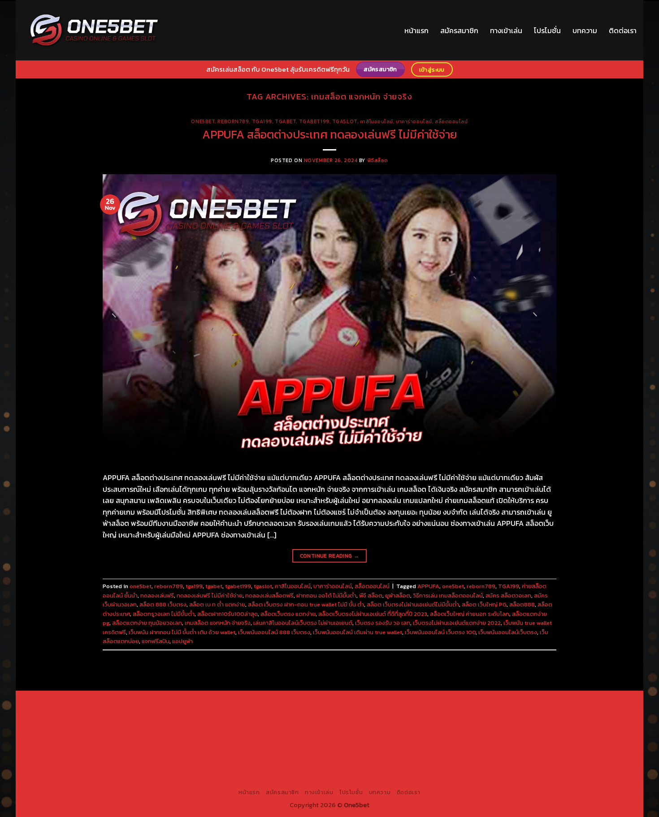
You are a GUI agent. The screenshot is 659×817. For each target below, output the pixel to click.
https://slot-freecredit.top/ (395, 776)
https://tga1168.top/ (230, 724)
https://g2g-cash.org (343, 704)
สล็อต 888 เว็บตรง (162, 604)
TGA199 (508, 586)
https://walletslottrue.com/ (428, 765)
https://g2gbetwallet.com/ (278, 755)
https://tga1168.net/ (170, 724)
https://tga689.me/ (152, 765)
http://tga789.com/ (110, 724)
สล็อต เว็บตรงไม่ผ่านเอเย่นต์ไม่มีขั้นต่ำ (413, 604)
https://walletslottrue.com (96, 745)
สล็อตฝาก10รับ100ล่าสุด (227, 614)
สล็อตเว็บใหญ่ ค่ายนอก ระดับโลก (469, 614)
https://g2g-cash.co (405, 704)
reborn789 (233, 121)
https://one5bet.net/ (162, 735)
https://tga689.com (92, 765)
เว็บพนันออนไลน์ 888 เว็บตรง (274, 632)
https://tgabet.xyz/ (549, 714)
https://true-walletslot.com (340, 745)
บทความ (584, 30)
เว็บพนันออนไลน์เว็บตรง (507, 632)
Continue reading (330, 556)
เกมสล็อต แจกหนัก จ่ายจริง (218, 623)
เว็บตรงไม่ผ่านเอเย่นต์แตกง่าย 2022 (457, 623)
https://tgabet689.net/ (286, 765)
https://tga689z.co (158, 704)
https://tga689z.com (98, 704)
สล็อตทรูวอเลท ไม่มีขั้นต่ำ (164, 614)
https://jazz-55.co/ (470, 745)
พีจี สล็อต (370, 595)
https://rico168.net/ (549, 724)
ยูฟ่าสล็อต (397, 595)
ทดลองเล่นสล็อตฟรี (269, 595)
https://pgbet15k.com (216, 714)
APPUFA (428, 586)
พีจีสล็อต (377, 160)
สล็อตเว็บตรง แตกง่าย (288, 614)
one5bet (203, 121)
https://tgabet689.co (354, 765)
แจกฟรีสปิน (155, 641)
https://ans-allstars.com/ (480, 724)
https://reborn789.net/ (350, 735)
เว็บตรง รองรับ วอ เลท (382, 623)
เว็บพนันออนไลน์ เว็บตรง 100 (440, 632)
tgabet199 (314, 121)
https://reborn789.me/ (499, 735)
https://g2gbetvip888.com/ (197, 755)
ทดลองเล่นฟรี (157, 595)
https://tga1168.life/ (290, 724)
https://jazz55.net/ (563, 735)
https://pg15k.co (105, 714)
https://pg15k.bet (462, 704)
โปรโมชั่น (547, 30)
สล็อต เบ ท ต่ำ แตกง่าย (217, 604)
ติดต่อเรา (623, 30)
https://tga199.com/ (285, 735)
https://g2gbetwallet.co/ (544, 755)
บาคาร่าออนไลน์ (414, 121)
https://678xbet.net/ (352, 724)
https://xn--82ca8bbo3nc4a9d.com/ (451, 755)
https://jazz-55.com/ (531, 745)
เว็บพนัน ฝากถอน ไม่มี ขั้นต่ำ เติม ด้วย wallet (182, 632)
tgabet (285, 121)
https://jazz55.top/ (411, 745)
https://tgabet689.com (216, 765)
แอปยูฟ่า (182, 641)
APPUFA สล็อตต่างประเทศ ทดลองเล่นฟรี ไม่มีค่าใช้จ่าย (329, 134)
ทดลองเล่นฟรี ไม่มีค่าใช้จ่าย (210, 595)
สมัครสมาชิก (459, 30)
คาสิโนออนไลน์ (376, 121)
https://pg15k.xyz (567, 704)
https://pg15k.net (156, 714)
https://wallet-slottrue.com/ (513, 765)
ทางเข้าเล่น (506, 30)
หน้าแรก (416, 30)
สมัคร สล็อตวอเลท (508, 595)
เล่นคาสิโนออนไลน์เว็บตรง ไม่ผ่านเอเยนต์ (302, 623)
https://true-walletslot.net (425, 735)
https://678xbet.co (413, 724)
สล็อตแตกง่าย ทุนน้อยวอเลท (147, 623)
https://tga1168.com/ (489, 714)
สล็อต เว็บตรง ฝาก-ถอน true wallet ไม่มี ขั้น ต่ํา (306, 604)
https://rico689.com (280, 704)
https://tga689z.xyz (219, 704)
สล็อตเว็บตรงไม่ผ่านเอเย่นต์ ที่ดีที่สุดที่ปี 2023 (372, 614)
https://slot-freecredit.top (257, 745)
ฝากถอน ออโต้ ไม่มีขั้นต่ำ (326, 595)
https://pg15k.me (514, 704)
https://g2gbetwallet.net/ (357, 755)
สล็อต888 (522, 604)
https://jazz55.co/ (127, 755)
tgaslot (344, 121)
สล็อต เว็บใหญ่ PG (484, 604)
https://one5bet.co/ (224, 735)
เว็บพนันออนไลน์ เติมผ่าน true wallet (357, 632)
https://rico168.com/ (99, 735)
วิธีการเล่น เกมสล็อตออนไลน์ (448, 595)
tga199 (262, 121)
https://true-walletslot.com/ (310, 776)
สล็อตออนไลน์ (451, 121)
